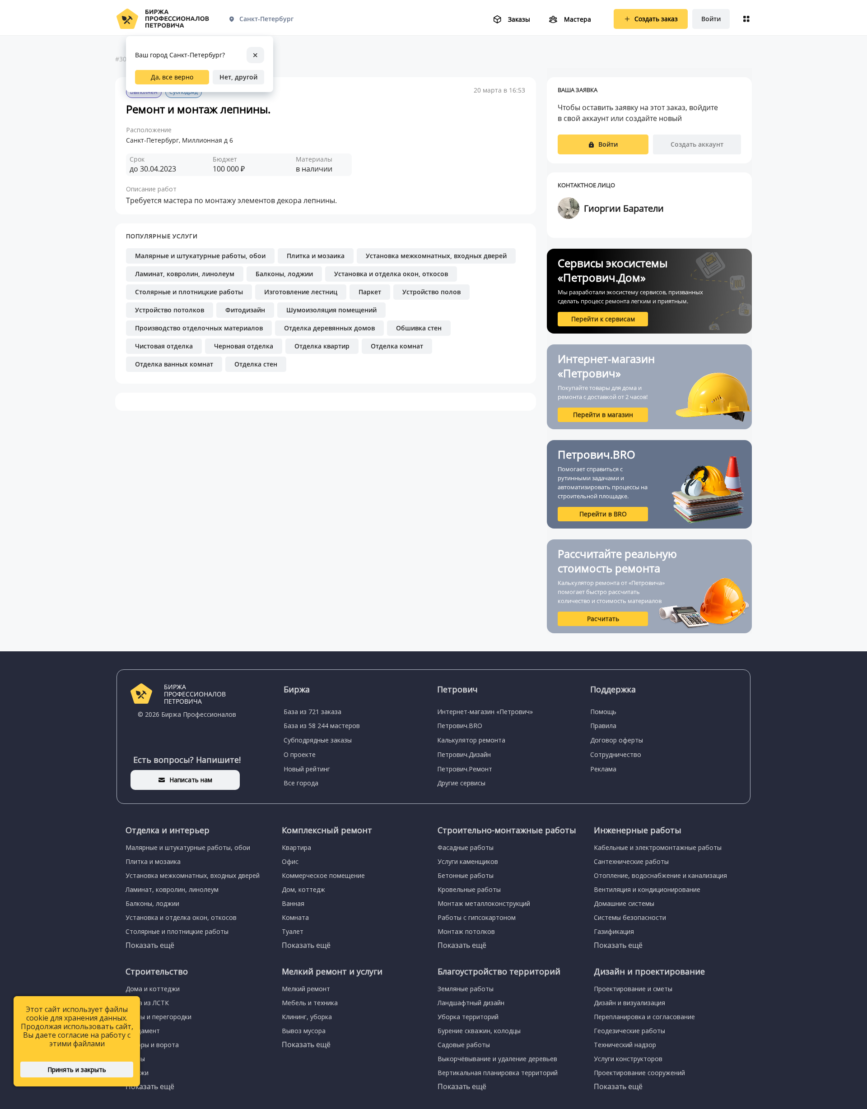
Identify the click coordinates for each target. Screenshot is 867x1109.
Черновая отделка (243, 346)
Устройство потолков (169, 310)
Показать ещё (150, 945)
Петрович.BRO (459, 725)
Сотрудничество (615, 754)
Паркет (370, 292)
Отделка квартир (322, 346)
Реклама (603, 769)
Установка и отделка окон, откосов (391, 273)
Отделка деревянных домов (329, 328)
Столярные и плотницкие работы (189, 292)
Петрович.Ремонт (464, 769)
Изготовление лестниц (300, 292)
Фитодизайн (245, 310)
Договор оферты (616, 740)
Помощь (603, 711)
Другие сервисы (461, 783)
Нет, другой (238, 77)
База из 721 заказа (312, 711)
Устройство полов (431, 292)
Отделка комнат (397, 346)
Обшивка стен (419, 328)
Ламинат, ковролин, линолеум (184, 273)
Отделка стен (255, 364)
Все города (301, 783)
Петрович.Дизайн (464, 754)
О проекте (300, 754)
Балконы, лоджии (284, 273)
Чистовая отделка (164, 346)
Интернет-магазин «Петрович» (485, 711)
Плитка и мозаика (316, 255)
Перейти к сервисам (603, 319)
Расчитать (603, 618)
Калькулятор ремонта (471, 740)
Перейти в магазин (603, 414)
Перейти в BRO (603, 514)
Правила (603, 725)
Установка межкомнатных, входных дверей (436, 255)
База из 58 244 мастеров (322, 725)
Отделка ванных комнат (174, 364)
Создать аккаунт (697, 144)
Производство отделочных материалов (199, 328)
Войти (711, 18)
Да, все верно (172, 77)
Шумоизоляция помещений (331, 310)
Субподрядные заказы (318, 740)
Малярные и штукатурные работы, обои (200, 255)
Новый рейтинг (307, 769)
